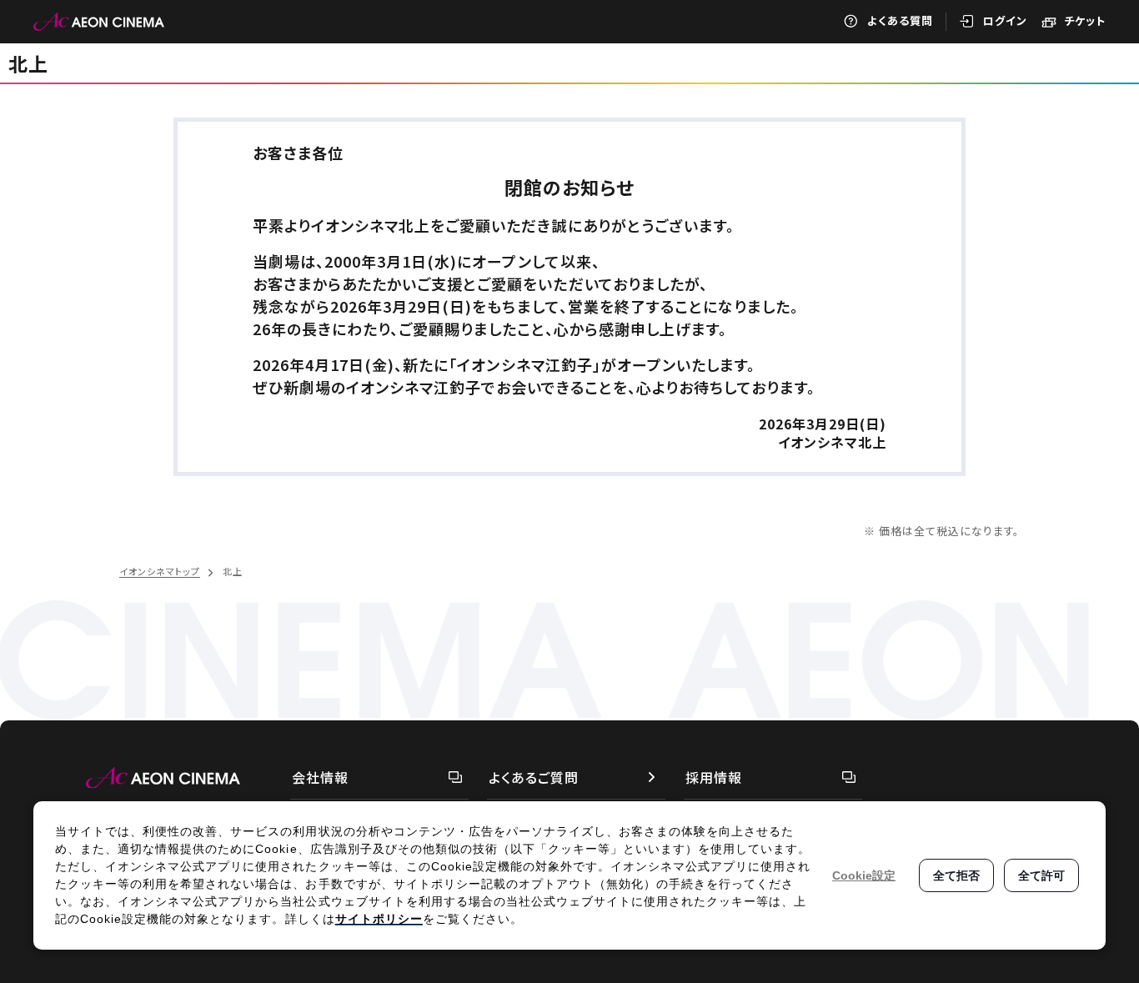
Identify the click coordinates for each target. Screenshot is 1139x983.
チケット (1085, 20)
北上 (28, 63)
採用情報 (713, 777)
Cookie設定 (864, 875)
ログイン (1005, 20)
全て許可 (1041, 875)
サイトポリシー (379, 918)
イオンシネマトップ (159, 571)
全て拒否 (956, 875)
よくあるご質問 (534, 777)
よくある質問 (900, 20)
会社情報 (320, 777)
